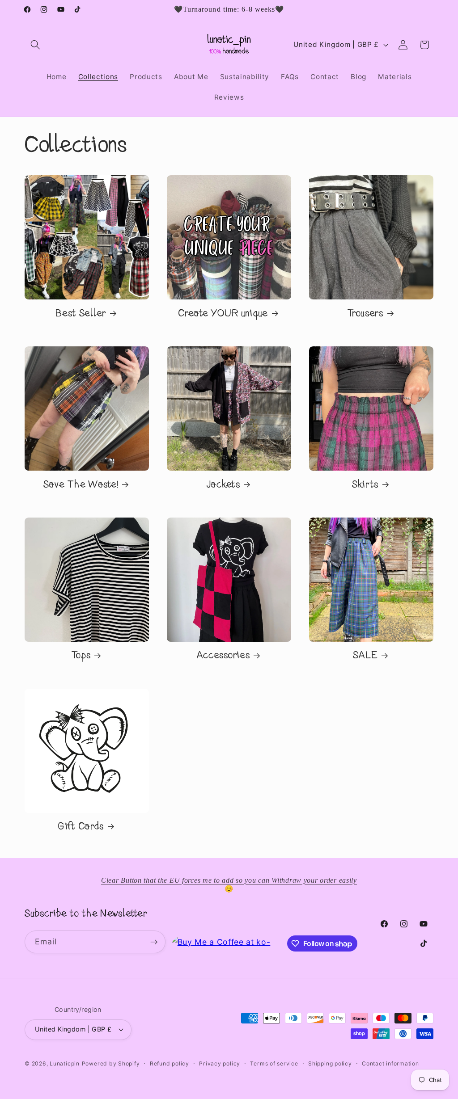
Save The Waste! (81, 485)
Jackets (223, 485)
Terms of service (274, 1063)
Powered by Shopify (111, 1063)
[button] (35, 44)
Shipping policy (330, 1063)
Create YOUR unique (223, 314)
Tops (81, 656)
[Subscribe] (154, 942)
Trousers (365, 314)
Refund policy (169, 1063)
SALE (365, 656)
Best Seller (80, 314)
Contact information (390, 1063)
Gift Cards (81, 827)
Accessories (223, 656)
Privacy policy (219, 1063)
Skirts (365, 485)
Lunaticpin (65, 1063)
